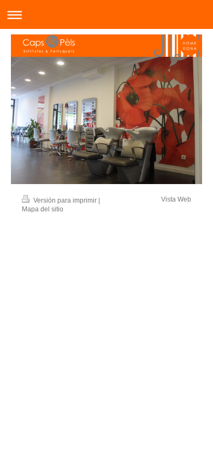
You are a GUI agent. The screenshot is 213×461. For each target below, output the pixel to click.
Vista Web (176, 199)
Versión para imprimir (65, 200)
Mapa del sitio (42, 209)
